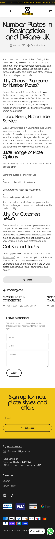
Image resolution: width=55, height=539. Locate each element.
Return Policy (9, 486)
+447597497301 (14, 447)
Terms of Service (38, 326)
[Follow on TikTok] (12, 495)
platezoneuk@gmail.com (19, 451)
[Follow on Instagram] (5, 495)
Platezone (8, 258)
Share (29, 280)
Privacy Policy (21, 326)
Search (6, 481)
